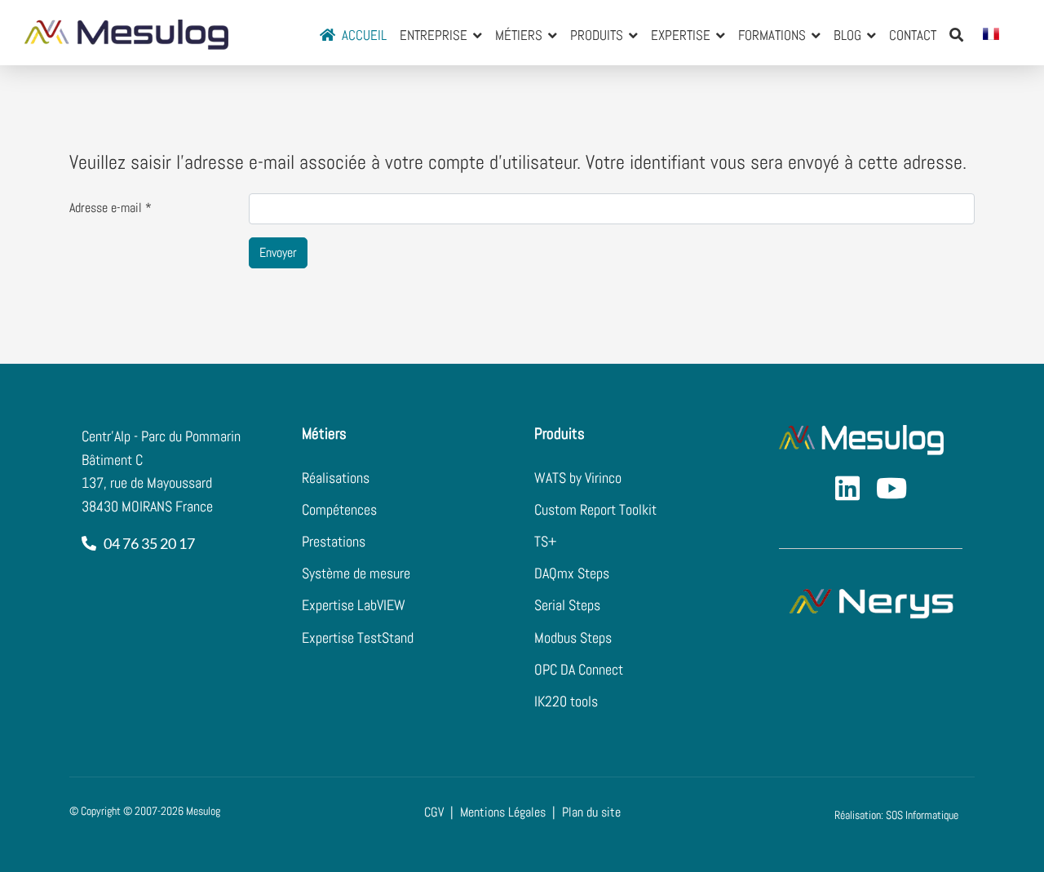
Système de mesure (356, 573)
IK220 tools (566, 701)
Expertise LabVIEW (353, 604)
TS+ (545, 541)
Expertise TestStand (358, 637)
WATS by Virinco (578, 477)
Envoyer (278, 252)
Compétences (339, 509)
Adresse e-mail (110, 207)
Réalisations (335, 477)
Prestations (333, 541)
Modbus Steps (573, 637)
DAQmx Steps (571, 573)
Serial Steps (567, 604)
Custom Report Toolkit (595, 509)
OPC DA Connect (578, 669)
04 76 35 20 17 (147, 543)
